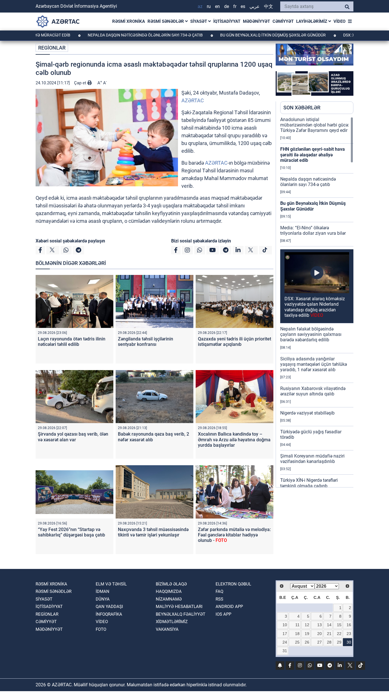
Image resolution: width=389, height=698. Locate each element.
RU (209, 6)
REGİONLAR (51, 48)
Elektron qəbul (233, 584)
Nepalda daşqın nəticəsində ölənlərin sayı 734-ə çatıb (121, 35)
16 (349, 625)
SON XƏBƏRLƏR (301, 108)
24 (284, 642)
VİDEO (339, 21)
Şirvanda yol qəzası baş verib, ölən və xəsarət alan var (73, 436)
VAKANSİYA (167, 629)
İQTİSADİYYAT (226, 21)
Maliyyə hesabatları (179, 606)
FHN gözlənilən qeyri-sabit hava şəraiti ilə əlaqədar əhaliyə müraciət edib (312, 154)
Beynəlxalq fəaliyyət (180, 614)
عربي (254, 6)
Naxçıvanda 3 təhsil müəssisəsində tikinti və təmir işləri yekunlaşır (153, 532)
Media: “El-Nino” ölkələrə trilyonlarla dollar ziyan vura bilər (313, 230)
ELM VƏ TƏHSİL (111, 584)
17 (284, 633)
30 (349, 642)
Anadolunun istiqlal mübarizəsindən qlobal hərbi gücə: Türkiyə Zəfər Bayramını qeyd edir (314, 125)
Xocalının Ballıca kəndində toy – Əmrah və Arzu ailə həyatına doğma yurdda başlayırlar (234, 439)
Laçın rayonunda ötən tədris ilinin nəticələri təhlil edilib (71, 341)
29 (339, 642)
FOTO (101, 629)
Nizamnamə (169, 599)
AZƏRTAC (192, 100)
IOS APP (223, 614)
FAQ (219, 591)
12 (307, 625)
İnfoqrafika (109, 614)
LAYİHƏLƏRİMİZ (312, 21)
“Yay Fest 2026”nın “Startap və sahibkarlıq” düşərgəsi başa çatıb (71, 532)
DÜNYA (103, 599)
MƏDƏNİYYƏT (256, 21)
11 (297, 625)
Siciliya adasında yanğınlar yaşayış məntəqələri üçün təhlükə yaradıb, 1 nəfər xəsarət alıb (313, 364)
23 (349, 633)
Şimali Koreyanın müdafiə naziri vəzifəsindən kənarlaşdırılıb (312, 458)
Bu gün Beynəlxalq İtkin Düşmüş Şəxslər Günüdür (249, 35)
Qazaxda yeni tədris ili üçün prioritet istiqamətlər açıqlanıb (234, 341)
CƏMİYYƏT (283, 21)
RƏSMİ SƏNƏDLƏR (166, 21)
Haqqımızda (169, 591)
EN (217, 6)
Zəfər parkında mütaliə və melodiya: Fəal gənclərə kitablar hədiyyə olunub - (234, 535)
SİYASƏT (199, 21)
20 (319, 633)
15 (339, 625)
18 (297, 633)
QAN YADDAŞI (109, 606)
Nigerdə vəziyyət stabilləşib (307, 413)
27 (319, 642)
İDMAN (102, 591)
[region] (316, 302)
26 (307, 642)
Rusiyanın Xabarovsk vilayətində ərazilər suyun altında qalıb (312, 391)
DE (226, 6)
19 (307, 633)
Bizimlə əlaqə (171, 584)
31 (284, 650)
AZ (200, 6)
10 (284, 625)
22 (339, 633)
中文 (268, 6)
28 (329, 642)
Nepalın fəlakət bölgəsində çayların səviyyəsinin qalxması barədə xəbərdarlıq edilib (310, 334)
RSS (219, 599)
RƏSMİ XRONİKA (128, 21)
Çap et (80, 82)
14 (329, 625)
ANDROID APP (229, 606)
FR (234, 6)
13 (319, 625)
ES (243, 6)
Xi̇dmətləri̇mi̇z (172, 621)
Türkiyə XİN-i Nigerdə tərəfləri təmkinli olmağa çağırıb (309, 482)
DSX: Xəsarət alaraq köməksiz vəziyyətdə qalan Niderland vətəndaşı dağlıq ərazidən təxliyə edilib (314, 307)
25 (297, 642)
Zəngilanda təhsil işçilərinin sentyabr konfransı (145, 341)
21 (329, 633)
